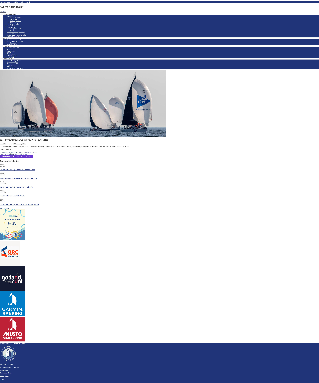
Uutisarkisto (11, 66)
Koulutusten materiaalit (15, 68)
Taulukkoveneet (15, 18)
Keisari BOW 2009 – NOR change (14, 154)
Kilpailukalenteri (12, 62)
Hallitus (9, 49)
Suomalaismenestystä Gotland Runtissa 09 (18, 152)
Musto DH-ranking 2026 (15, 41)
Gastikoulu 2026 (12, 63)
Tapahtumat (7, 59)
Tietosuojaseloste (6, 373)
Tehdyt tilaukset (15, 29)
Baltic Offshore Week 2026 (12, 196)
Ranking (6, 38)
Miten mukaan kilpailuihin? (16, 32)
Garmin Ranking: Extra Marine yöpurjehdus (19, 204)
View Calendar (5, 208)
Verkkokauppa (12, 55)
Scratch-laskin (14, 24)
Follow (2, 379)
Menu (3, 11)
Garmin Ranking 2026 (14, 40)
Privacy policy (4, 376)
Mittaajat (13, 30)
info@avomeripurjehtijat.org (9, 367)
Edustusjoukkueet (13, 47)
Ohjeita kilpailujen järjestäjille (16, 35)
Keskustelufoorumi (13, 36)
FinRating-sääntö (15, 21)
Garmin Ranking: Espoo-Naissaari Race (17, 170)
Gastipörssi (13, 33)
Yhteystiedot (14, 22)
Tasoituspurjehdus (9, 14)
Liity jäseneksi (11, 51)
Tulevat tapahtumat (13, 60)
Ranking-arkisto (12, 44)
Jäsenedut (10, 52)
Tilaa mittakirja (11, 27)
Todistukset (14, 19)
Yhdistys (6, 46)
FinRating (10, 16)
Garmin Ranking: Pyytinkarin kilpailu (16, 187)
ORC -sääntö (11, 25)
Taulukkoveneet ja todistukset (16, 156)
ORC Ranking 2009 (19, 144)
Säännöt (13, 43)
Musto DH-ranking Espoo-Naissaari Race (18, 178)
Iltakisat (9, 65)
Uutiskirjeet (10, 54)
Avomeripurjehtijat (11, 6)
